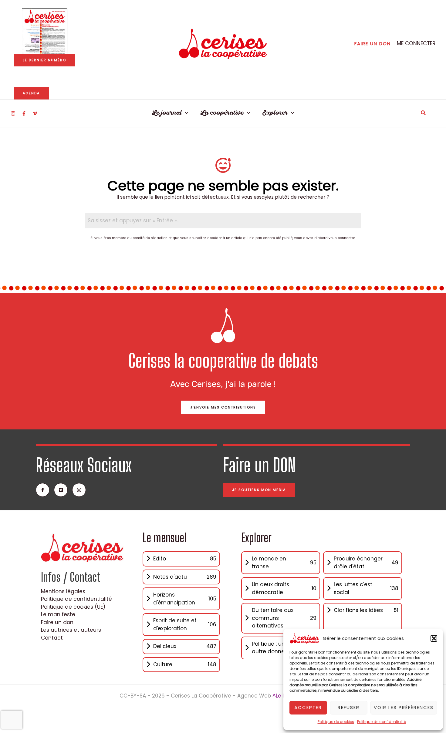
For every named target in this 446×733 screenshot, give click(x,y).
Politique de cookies (336, 721)
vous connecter (342, 237)
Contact (52, 637)
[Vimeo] (34, 113)
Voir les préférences (404, 707)
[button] (434, 638)
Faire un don (57, 622)
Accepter (308, 707)
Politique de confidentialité (381, 721)
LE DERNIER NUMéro (44, 60)
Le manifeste (58, 614)
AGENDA (31, 93)
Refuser (349, 707)
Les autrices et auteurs (71, 630)
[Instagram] (13, 113)
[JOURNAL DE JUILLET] (44, 31)
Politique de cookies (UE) (73, 606)
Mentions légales (63, 591)
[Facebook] (24, 113)
